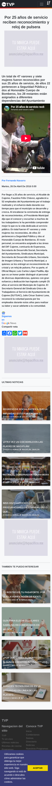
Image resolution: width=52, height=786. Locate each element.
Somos (30, 738)
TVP (4, 735)
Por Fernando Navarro (13, 180)
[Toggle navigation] (42, 4)
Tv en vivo (7, 739)
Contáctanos (33, 734)
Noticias (30, 745)
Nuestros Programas (37, 748)
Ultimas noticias (10, 742)
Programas (8, 749)
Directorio (31, 741)
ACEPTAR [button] (37, 768)
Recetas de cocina (12, 746)
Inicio (29, 731)
